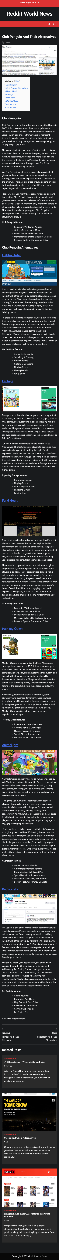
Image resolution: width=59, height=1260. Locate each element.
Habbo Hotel (11, 255)
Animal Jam (10, 745)
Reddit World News (29, 13)
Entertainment (18, 1018)
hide (17, 81)
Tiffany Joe (8, 1066)
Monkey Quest (12, 629)
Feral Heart (10, 500)
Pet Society (10, 889)
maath (8, 42)
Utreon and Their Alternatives (20, 1137)
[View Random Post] (49, 24)
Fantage (7, 381)
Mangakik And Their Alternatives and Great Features (27, 1215)
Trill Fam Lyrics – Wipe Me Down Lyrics (24, 1061)
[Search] (53, 24)
